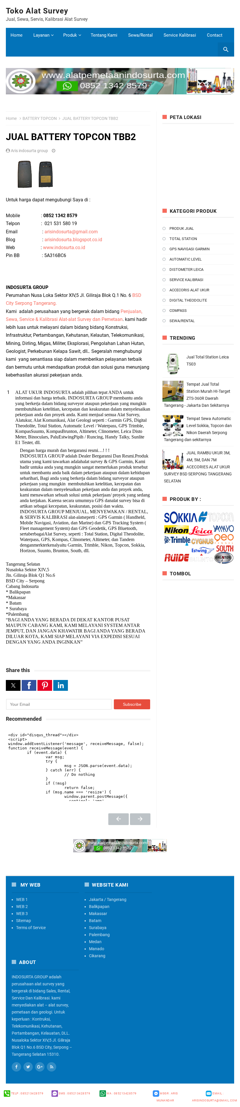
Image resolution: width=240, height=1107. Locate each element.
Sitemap (23, 920)
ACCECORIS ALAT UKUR (189, 290)
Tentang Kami (104, 35)
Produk (70, 35)
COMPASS (178, 310)
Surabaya (98, 927)
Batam (95, 920)
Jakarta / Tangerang (107, 899)
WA (121, 1093)
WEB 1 (22, 899)
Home (17, 35)
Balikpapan (99, 906)
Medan (95, 941)
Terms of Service (31, 927)
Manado (96, 948)
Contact (214, 35)
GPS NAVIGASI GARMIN (189, 249)
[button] (13, 685)
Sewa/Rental (140, 35)
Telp (26, 1093)
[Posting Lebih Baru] (118, 819)
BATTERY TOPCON (40, 118)
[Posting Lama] (140, 819)
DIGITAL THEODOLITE (188, 300)
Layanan (41, 35)
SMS (74, 1093)
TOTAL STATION (183, 239)
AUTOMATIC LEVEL (185, 259)
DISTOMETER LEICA (186, 269)
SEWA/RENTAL (182, 321)
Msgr (167, 1097)
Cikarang (97, 955)
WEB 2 (22, 906)
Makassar (98, 913)
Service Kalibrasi (180, 35)
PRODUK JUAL (181, 228)
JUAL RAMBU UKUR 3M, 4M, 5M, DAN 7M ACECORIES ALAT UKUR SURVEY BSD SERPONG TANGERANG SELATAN (198, 466)
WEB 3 (22, 913)
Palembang (99, 934)
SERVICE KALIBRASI (186, 280)
